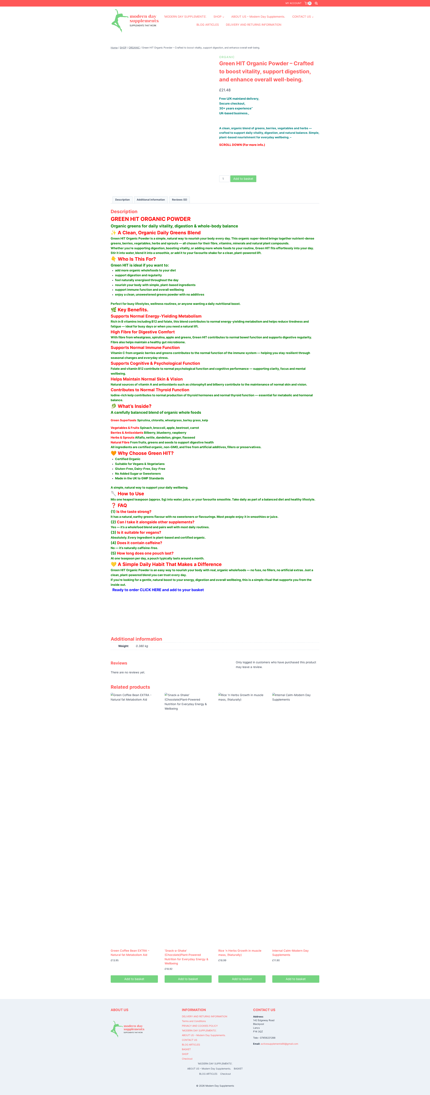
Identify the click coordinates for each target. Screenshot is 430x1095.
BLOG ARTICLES (208, 24)
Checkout (187, 1058)
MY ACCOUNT (294, 3)
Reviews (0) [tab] (179, 199)
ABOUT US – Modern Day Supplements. (258, 16)
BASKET (186, 1049)
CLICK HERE (150, 590)
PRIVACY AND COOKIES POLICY (200, 1025)
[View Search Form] (316, 3)
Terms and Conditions (194, 1021)
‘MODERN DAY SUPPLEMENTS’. (185, 16)
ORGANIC (227, 57)
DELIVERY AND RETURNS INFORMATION (253, 24)
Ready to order (125, 590)
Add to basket (243, 178)
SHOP (185, 1054)
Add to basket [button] (134, 979)
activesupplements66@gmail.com (279, 1043)
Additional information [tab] (151, 199)
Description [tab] (122, 199)
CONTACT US (189, 1039)
